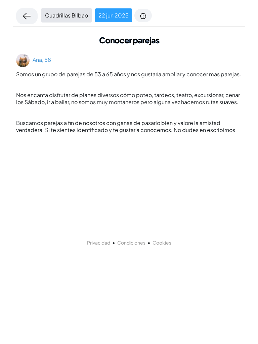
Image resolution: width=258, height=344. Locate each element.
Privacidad (98, 243)
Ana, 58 (40, 59)
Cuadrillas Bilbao (66, 15)
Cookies (162, 243)
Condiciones (131, 243)
